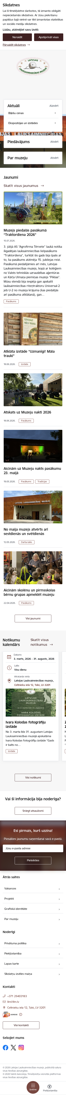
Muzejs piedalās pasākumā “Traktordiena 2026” (25, 232)
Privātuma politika (15, 943)
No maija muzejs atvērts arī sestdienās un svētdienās (26, 531)
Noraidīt (17, 37)
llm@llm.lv (13, 1001)
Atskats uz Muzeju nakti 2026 (27, 412)
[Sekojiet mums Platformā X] (13, 1047)
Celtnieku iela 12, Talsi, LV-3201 (32, 685)
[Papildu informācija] (20, 1014)
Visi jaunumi (33, 618)
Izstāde (24, 364)
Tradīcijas (42, 481)
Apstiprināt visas (49, 37)
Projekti (9, 898)
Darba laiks (26, 542)
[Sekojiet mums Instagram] (21, 1047)
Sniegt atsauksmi (33, 810)
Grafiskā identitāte (15, 909)
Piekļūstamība (12, 953)
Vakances (10, 888)
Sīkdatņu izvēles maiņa (18, 974)
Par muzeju (11, 919)
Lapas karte (11, 963)
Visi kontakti (21, 1025)
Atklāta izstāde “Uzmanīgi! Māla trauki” (29, 353)
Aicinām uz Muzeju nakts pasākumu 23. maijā (32, 470)
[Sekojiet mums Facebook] (5, 1047)
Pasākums (11, 301)
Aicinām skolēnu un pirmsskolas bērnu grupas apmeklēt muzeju (29, 592)
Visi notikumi (33, 777)
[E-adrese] (10, 1014)
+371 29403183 (17, 996)
